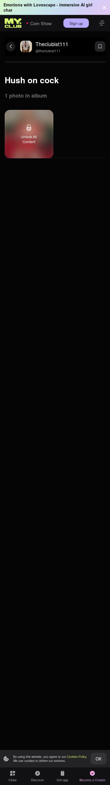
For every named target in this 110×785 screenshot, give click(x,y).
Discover (37, 779)
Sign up (76, 23)
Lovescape (44, 5)
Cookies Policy (76, 757)
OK (98, 759)
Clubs (13, 779)
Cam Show (41, 23)
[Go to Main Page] (13, 23)
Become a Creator (92, 779)
